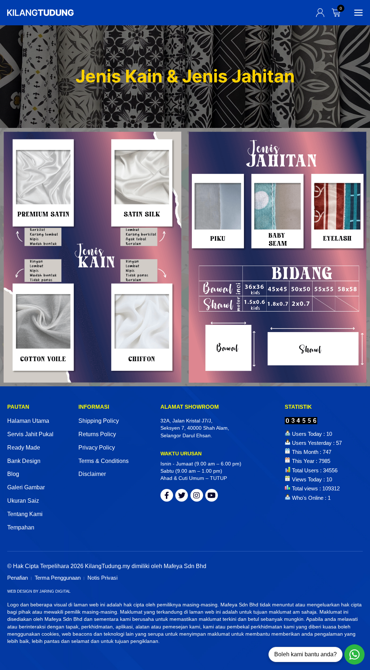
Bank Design (23, 461)
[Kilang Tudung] (40, 12)
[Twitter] (181, 495)
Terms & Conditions (103, 461)
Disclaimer (92, 474)
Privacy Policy (96, 447)
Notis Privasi (102, 578)
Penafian (17, 578)
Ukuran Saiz (23, 501)
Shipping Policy (98, 421)
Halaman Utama (28, 421)
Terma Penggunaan (58, 578)
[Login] (320, 12)
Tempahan (20, 527)
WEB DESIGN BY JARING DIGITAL (38, 591)
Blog (13, 474)
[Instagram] (196, 495)
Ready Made (23, 447)
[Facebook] (166, 495)
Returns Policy (97, 434)
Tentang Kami (25, 514)
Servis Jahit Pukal (30, 434)
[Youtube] (211, 495)
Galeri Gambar (26, 487)
